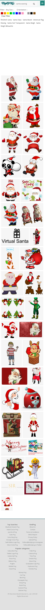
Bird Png (22, 578)
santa (10, 20)
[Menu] (42, 3)
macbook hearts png (12, 527)
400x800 (27, 437)
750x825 (32, 454)
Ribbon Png (12, 561)
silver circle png (12, 545)
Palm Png (33, 551)
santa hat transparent (16, 23)
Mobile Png (12, 566)
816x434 (5, 244)
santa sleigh (30, 23)
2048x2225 (6, 294)
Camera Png (33, 553)
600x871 (27, 100)
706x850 (5, 200)
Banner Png (22, 590)
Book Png (22, 585)
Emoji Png (22, 583)
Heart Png (12, 569)
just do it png (12, 532)
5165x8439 (27, 364)
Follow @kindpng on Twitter (33, 545)
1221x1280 (27, 176)
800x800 (5, 225)
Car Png (22, 575)
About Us (33, 527)
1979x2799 (25, 269)
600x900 (29, 478)
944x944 (5, 437)
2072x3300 (6, 364)
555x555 (25, 409)
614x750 (5, 509)
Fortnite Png (33, 569)
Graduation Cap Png (32, 564)
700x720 (5, 337)
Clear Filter (5, 16)
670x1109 (27, 128)
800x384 (5, 454)
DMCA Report (32, 535)
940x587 (28, 494)
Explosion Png (32, 566)
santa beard (27, 20)
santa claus (17, 20)
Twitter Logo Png (12, 553)
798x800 (5, 319)
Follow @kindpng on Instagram (32, 542)
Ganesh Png (22, 588)
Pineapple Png (22, 580)
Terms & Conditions (32, 532)
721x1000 (5, 128)
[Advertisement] (22, 51)
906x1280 (34, 244)
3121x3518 (27, 152)
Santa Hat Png (12, 556)
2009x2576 (6, 409)
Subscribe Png (12, 551)
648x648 (25, 200)
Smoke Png (32, 558)
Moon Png (32, 561)
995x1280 (28, 294)
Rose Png (12, 558)
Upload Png (32, 540)
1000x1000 (23, 337)
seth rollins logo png (12, 542)
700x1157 (33, 384)
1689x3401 (6, 269)
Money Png (22, 572)
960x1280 (5, 100)
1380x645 (5, 494)
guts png (12, 535)
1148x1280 (6, 176)
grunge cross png (12, 540)
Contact (32, 530)
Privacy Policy (32, 537)
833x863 (25, 225)
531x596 (5, 152)
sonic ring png (12, 537)
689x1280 (29, 319)
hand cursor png (12, 530)
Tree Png (33, 556)
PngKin (12, 564)
